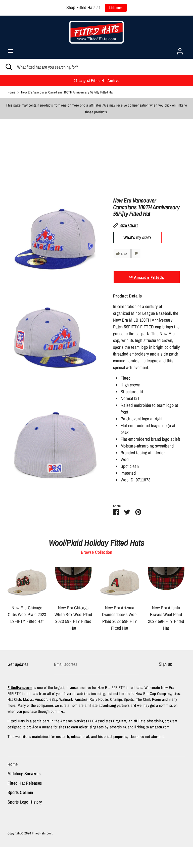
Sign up (165, 664)
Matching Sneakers (24, 773)
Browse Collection (96, 552)
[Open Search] (8, 67)
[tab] (146, 295)
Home (13, 764)
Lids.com (116, 7)
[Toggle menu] (10, 51)
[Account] (180, 49)
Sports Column (20, 792)
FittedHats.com (42, 833)
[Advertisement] (96, 154)
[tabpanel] (146, 393)
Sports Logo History (25, 802)
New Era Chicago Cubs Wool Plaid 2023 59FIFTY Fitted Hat (27, 614)
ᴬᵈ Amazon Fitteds (146, 277)
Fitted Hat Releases (25, 783)
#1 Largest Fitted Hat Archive (96, 80)
